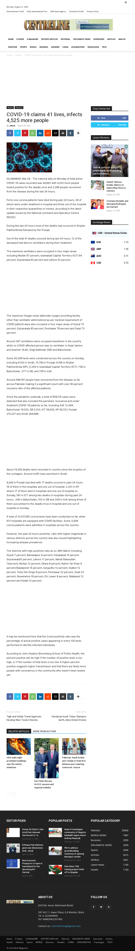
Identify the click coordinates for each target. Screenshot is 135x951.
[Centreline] (67, 24)
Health (121, 39)
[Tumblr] (70, 133)
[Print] (63, 133)
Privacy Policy (93, 11)
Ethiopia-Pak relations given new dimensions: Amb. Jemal (32, 848)
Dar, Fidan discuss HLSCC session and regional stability (44, 784)
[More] (78, 133)
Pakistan (12, 47)
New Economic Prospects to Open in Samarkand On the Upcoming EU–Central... (32, 866)
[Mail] (101, 907)
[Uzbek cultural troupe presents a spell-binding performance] (109, 160)
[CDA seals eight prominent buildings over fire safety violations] (19, 746)
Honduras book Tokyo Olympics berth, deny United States (69, 718)
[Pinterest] (25, 133)
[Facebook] (10, 133)
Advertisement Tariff (15, 11)
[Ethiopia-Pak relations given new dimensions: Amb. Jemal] (13, 848)
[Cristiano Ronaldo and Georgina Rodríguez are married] (97, 204)
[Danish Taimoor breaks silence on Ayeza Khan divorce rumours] (97, 185)
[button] (125, 2)
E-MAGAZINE (32, 39)
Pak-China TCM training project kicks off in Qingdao (74, 869)
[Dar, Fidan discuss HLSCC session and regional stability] (46, 758)
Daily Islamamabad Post (37, 11)
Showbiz (55, 47)
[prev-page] (9, 794)
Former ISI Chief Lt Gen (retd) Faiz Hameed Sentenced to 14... (33, 832)
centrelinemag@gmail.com (66, 926)
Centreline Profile (76, 11)
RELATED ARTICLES (19, 731)
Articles (111, 39)
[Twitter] (17, 133)
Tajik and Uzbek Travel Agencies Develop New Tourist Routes (24, 718)
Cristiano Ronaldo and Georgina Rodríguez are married (117, 204)
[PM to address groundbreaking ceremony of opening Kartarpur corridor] (55, 850)
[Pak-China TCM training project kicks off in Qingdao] (55, 869)
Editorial (65, 39)
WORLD (33, 47)
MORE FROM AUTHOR (44, 731)
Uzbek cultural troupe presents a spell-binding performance (107, 170)
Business (44, 47)
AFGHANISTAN (77, 47)
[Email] (55, 133)
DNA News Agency (58, 11)
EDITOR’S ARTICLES (49, 39)
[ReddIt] (47, 133)
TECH (104, 47)
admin (12, 125)
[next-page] (14, 794)
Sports (23, 47)
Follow (122, 125)
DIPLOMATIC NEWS (81, 39)
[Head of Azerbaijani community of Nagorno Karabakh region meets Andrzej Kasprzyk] (55, 832)
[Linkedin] (40, 133)
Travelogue (93, 47)
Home (11, 39)
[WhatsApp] (32, 133)
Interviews (98, 39)
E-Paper (20, 39)
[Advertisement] (67, 82)
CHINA (65, 47)
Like (124, 118)
